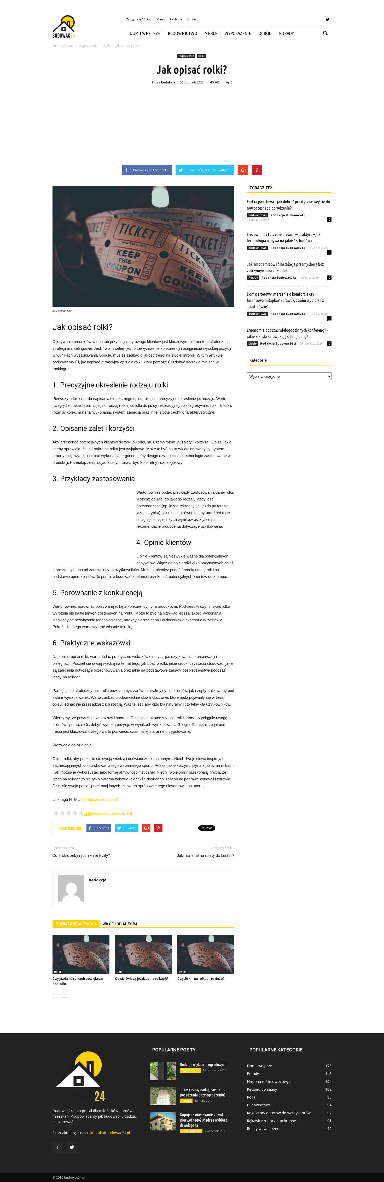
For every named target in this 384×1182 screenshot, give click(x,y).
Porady (286, 33)
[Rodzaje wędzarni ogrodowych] (163, 1071)
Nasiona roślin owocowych (270, 1081)
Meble (211, 33)
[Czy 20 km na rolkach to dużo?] (205, 954)
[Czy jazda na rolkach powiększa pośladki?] (81, 954)
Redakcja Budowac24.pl (288, 215)
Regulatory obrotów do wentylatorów (279, 1112)
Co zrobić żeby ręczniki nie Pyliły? (81, 855)
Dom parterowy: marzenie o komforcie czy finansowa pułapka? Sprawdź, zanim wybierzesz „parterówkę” (286, 300)
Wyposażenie (238, 33)
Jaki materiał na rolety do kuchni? (205, 855)
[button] (325, 33)
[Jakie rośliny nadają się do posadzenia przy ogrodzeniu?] (163, 1096)
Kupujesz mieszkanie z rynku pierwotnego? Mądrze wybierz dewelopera (203, 1120)
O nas (161, 19)
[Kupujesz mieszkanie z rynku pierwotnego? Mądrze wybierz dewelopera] (163, 1121)
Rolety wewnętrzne (263, 1128)
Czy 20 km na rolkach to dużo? (200, 979)
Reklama (176, 19)
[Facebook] (319, 19)
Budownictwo (182, 33)
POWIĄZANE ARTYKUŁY (76, 924)
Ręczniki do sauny (262, 1089)
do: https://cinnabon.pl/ (99, 799)
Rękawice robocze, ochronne (271, 1120)
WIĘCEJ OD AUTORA (120, 924)
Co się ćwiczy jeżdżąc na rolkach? (141, 979)
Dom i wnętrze (145, 33)
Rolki (201, 56)
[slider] (68, 813)
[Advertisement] (192, 125)
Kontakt (192, 19)
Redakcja (168, 82)
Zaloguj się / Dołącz (139, 19)
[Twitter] (327, 19)
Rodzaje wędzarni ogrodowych (203, 1064)
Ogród (265, 33)
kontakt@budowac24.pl (110, 1132)
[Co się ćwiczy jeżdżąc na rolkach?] (143, 954)
